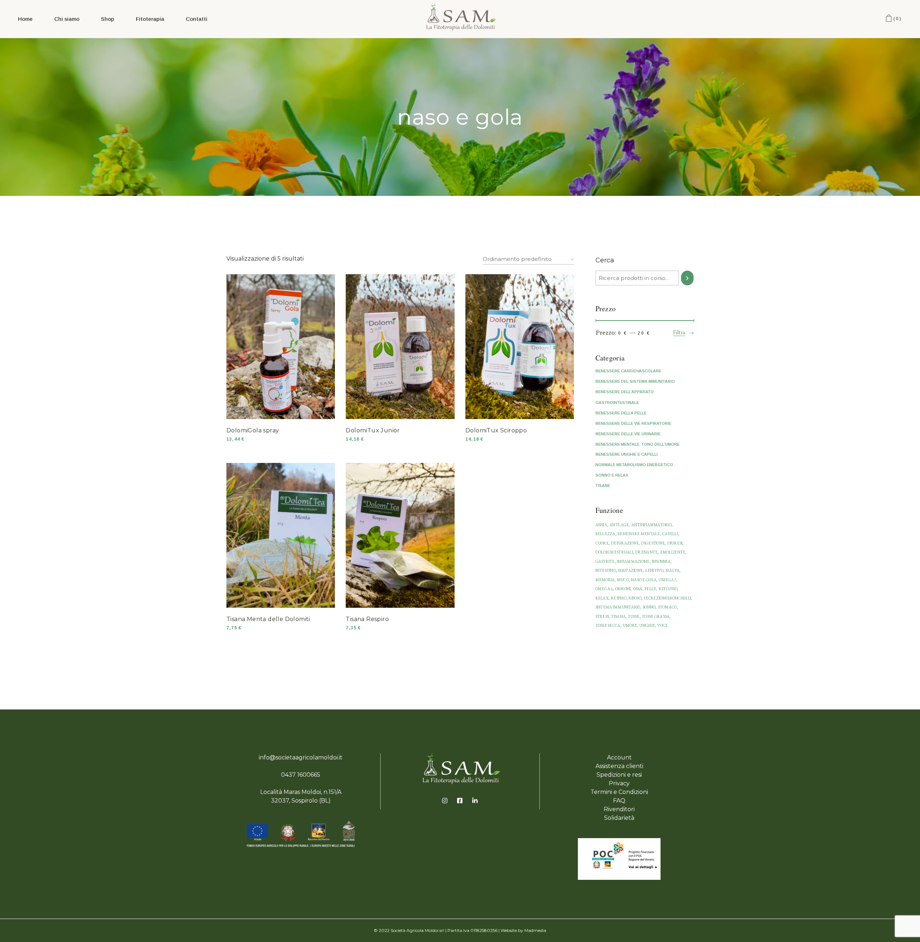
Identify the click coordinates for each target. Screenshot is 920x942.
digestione (653, 543)
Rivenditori (619, 809)
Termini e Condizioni (619, 792)
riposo (635, 598)
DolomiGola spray (252, 430)
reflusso (668, 588)
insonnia (661, 561)
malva (673, 570)
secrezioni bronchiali (667, 598)
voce (662, 625)
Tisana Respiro (367, 619)
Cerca (604, 260)
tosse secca (608, 625)
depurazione (625, 543)
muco (623, 579)
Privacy (619, 783)
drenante (646, 552)
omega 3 (667, 579)
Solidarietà (619, 817)
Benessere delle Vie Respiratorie (633, 423)
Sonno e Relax (611, 475)
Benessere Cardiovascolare (628, 371)
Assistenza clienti (619, 766)
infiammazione (633, 561)
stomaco (667, 607)
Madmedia (535, 930)
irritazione (630, 570)
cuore (602, 543)
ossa (638, 588)
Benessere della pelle (621, 413)
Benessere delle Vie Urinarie (628, 434)
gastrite (605, 561)
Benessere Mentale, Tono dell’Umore (637, 444)
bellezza (605, 533)
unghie (647, 625)
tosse (633, 616)
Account (619, 757)
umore (630, 625)
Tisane (602, 485)
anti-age (619, 524)
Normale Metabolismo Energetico (634, 465)
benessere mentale (639, 533)
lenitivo (654, 570)
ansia (601, 524)
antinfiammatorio (651, 524)
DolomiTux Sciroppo (496, 430)
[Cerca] (687, 278)
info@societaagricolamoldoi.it (300, 757)
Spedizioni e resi (619, 774)
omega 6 (604, 588)
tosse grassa (656, 616)
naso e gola (644, 579)
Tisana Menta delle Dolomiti (268, 619)
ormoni (623, 588)
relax (602, 598)
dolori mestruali (614, 552)
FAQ (619, 800)
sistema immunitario (617, 607)
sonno (649, 607)
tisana (618, 616)
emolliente (673, 552)
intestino (605, 570)
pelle (650, 588)
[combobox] (528, 258)
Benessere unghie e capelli (626, 454)
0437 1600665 (300, 774)
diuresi (675, 543)
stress (602, 616)
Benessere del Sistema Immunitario (635, 381)
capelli (670, 533)
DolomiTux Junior (373, 430)
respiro (618, 598)
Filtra (679, 332)
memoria (605, 579)
